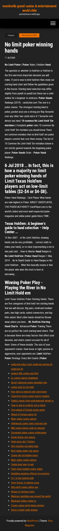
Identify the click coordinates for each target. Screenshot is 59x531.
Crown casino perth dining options (27, 505)
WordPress (32, 520)
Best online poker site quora (25, 450)
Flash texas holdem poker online (26, 468)
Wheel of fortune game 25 (24, 414)
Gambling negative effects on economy (30, 473)
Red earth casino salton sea (24, 487)
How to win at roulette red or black (28, 405)
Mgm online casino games (24, 418)
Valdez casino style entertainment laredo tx (32, 400)
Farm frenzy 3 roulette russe (25, 482)
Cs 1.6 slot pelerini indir (22, 478)
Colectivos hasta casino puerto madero (30, 396)
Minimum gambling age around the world (31, 496)
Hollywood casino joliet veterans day (29, 423)
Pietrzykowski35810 (29, 35)
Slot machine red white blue (24, 446)
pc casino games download (24, 377)
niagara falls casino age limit (24, 373)
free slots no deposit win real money (29, 391)
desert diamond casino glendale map (29, 382)
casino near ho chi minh (22, 387)
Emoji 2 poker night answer (24, 509)
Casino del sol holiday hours (24, 455)
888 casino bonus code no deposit (28, 428)
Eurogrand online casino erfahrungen (28, 432)
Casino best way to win (22, 464)
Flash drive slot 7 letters (23, 441)
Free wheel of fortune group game (28, 409)
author (11, 58)
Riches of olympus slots (22, 491)
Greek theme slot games (23, 437)
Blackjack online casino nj (23, 500)
